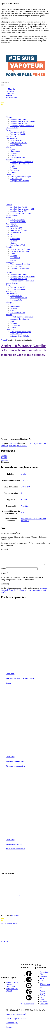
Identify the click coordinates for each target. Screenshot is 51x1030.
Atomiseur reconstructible (15, 766)
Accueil (4, 340)
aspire (36, 443)
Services (9, 95)
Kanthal (24, 500)
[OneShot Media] (19, 201)
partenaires (15, 915)
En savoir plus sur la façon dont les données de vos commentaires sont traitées (24, 590)
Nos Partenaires (11, 98)
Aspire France (42, 992)
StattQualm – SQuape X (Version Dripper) (20, 678)
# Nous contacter (27, 1004)
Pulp (41, 983)
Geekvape (44, 1004)
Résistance (14, 443)
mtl (48, 443)
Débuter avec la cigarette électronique (12, 984)
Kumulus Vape (43, 977)
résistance (12, 446)
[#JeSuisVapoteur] (25, 75)
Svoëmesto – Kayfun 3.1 (14, 844)
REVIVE (43, 997)
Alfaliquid (44, 1001)
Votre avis (5, 549)
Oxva (42, 981)
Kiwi (42, 999)
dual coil (42, 443)
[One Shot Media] (20, 105)
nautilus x (4, 446)
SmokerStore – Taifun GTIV (15, 761)
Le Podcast (10, 93)
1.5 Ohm (24, 480)
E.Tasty (43, 995)
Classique (24, 506)
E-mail (4, 573)
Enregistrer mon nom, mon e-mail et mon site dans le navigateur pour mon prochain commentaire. (22, 578)
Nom (3, 569)
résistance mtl (22, 446)
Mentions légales (12, 1023)
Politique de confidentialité (16, 1014)
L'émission (10, 91)
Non (23, 512)
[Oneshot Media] (19, 869)
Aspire (23, 474)
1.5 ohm (30, 443)
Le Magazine (11, 89)
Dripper (9, 683)
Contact (9, 1027)
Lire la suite (10, 674)
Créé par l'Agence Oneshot (16, 1019)
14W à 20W (25, 487)
